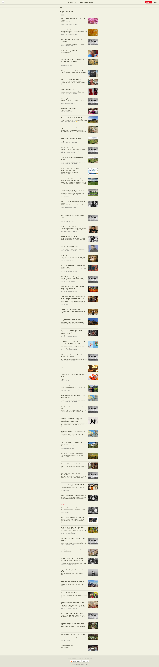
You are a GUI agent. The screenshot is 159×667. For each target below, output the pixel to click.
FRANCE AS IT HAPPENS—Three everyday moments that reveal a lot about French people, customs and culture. (73, 43)
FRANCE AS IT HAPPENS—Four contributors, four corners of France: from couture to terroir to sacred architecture (73, 411)
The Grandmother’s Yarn (68, 89)
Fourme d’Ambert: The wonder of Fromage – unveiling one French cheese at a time (74, 179)
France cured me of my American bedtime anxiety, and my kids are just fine (73, 63)
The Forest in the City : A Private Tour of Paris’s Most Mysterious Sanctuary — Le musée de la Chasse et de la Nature (73, 298)
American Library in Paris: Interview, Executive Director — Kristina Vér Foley (72, 559)
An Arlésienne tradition (65, 110)
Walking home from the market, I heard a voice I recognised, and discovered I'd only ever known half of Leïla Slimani (74, 229)
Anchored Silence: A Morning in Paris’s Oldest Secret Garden (72, 623)
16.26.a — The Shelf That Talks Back (71, 463)
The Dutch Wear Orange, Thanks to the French (72, 375)
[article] (79, 22)
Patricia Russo (67, 575)
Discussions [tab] (70, 14)
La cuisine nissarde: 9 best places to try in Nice (73, 127)
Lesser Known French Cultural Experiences (73, 495)
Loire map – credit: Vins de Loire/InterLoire (70, 172)
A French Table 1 (67, 325)
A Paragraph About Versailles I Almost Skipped (72, 158)
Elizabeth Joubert (67, 390)
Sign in (155, 2)
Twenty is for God (66, 386)
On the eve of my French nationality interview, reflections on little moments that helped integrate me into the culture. (73, 498)
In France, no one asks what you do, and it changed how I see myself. (74, 312)
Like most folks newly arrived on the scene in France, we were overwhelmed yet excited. (73, 510)
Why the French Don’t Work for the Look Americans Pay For (73, 635)
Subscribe (148, 2)
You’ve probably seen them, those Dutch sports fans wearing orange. (74, 378)
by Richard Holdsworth (65, 52)
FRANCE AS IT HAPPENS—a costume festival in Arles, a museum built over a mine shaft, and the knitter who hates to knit (74, 101)
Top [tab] (66, 14)
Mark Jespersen (67, 512)
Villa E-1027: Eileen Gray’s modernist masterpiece (71, 443)
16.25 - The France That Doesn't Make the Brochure (73, 539)
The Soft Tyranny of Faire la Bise (70, 51)
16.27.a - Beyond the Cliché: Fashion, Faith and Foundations (73, 396)
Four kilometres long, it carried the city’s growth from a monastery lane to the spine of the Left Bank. (72, 194)
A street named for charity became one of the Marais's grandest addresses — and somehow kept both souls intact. (73, 488)
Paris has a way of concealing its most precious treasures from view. (73, 627)
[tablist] (67, 15)
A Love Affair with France (69, 260)
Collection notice (88, 658)
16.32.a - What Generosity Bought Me (71, 79)
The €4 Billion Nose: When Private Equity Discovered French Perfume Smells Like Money (73, 343)
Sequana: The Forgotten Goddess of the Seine (72, 570)
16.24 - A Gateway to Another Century (72, 613)
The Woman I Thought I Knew (69, 227)
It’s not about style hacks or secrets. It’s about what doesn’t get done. (73, 638)
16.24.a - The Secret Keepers (69, 592)
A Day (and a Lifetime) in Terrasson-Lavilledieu (71, 319)
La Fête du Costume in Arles (69, 108)
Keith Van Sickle (67, 380)
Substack (73, 664)
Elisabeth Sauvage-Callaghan (70, 250)
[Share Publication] (143, 2)
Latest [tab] (62, 14)
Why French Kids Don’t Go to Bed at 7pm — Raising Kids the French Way (73, 60)
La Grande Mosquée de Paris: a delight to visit (73, 432)
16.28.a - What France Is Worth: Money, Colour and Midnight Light (72, 331)
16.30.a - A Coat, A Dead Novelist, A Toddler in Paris (73, 202)
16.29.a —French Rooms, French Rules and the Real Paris (73, 266)
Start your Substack (76, 661)
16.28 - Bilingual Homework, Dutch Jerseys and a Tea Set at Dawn (73, 355)
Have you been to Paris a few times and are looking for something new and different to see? (72, 435)
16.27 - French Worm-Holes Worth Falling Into (73, 407)
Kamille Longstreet (68, 65)
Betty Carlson (67, 553)
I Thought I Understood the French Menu (73, 71)
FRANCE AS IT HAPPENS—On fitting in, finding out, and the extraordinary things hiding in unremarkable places (73, 477)
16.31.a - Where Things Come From (71, 138)
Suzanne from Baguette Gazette (69, 448)
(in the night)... (64, 367)
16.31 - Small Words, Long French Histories (73, 148)
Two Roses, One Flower (67, 30)
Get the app (85, 661)
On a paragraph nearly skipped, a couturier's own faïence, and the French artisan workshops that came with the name (73, 161)
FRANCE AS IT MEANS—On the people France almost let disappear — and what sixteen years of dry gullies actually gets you (73, 465)
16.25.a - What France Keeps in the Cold (72, 517)
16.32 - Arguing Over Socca (68, 99)
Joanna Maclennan (68, 111)
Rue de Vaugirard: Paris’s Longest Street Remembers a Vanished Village (72, 191)
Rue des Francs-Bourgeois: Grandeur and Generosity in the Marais (73, 485)
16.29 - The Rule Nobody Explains (70, 277)
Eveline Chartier (67, 173)
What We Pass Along (67, 645)
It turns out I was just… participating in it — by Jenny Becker (73, 72)
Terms (83, 658)
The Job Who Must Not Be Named (70, 309)
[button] (61, 6)
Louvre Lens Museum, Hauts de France (72, 117)
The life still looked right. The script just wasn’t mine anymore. (72, 585)
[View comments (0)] (70, 36)
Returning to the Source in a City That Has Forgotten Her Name (73, 574)
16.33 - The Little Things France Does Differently (71, 40)
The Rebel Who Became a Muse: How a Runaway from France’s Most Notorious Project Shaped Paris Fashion (72, 419)
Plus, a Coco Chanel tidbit (66, 551)
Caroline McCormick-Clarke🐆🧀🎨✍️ (71, 121)
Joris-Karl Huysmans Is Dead (69, 246)
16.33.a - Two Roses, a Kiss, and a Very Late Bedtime (73, 19)
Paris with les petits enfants (69, 236)
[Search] (141, 2)
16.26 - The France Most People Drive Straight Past (71, 473)
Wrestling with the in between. (67, 289)
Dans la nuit (64, 366)
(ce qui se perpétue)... (65, 647)
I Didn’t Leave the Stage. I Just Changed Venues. (72, 581)
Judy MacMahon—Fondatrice (71, 24)
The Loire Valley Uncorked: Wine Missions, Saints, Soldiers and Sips (73, 169)
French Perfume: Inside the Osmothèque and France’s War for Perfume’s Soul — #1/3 (74, 528)
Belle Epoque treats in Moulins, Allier (72, 550)
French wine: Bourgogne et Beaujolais (72, 453)
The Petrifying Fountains (68, 256)
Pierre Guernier (67, 196)
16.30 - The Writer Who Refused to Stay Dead (72, 216)
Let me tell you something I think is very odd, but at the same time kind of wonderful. (74, 32)
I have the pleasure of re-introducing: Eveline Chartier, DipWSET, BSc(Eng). (72, 456)
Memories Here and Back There (70, 508)
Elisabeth (66, 304)
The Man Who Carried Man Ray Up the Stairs (72, 602)
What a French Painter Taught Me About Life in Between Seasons (73, 287)
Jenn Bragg (65, 437)
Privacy (79, 658)
